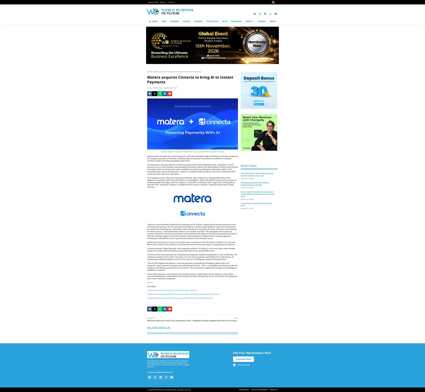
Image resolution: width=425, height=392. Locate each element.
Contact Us (171, 2)
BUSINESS (174, 21)
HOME (155, 21)
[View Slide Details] (259, 90)
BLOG (224, 21)
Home (149, 72)
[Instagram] (260, 14)
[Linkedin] (265, 14)
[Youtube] (275, 14)
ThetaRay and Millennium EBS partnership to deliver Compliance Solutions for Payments (183, 294)
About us (163, 2)
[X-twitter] (270, 14)
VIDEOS (272, 21)
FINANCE (186, 21)
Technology (157, 88)
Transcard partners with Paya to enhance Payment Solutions (172, 290)
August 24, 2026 (153, 2)
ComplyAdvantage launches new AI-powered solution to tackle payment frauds (180, 298)
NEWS (164, 21)
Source (150, 282)
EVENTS (248, 21)
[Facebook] (255, 14)
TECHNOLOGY (213, 21)
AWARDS (262, 21)
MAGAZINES (236, 21)
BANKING (198, 21)
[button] (149, 93)
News (149, 88)
